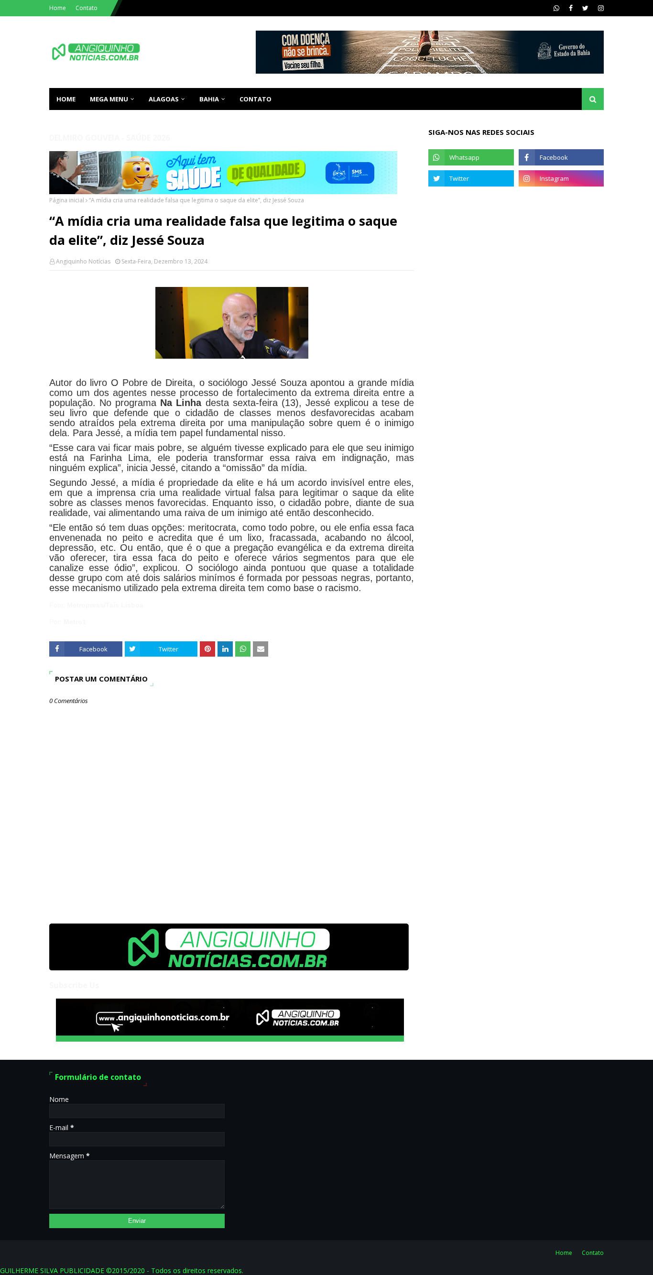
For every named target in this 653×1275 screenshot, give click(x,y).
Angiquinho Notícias (83, 261)
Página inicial (66, 200)
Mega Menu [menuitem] (109, 99)
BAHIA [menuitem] (209, 99)
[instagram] (600, 8)
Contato (87, 8)
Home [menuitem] (66, 99)
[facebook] (570, 8)
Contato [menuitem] (255, 99)
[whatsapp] (556, 8)
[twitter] (585, 8)
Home (57, 8)
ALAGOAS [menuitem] (164, 99)
